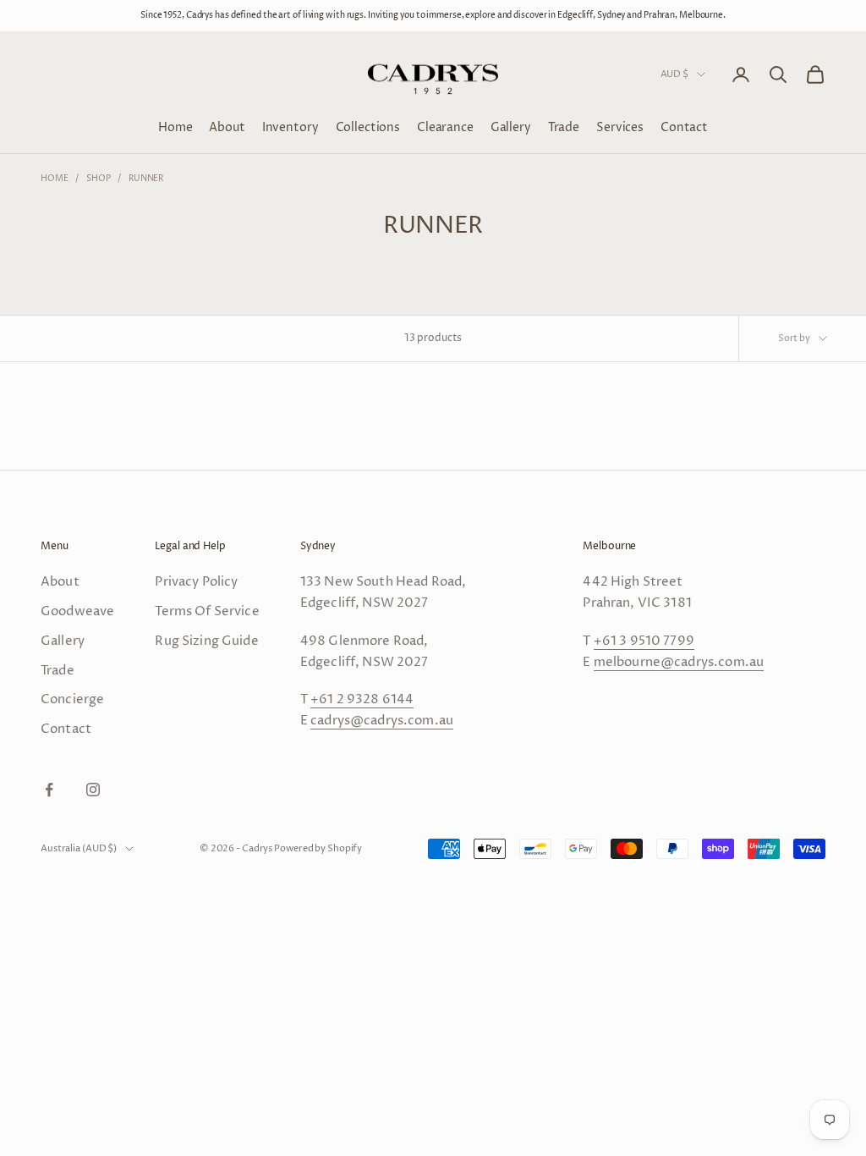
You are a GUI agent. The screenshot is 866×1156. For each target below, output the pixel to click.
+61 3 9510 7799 (644, 641)
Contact (684, 127)
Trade (563, 127)
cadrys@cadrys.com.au (381, 720)
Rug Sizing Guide (206, 641)
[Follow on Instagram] (93, 789)
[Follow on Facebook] (49, 789)
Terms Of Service (207, 611)
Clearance (445, 127)
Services (620, 127)
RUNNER (146, 178)
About (226, 127)
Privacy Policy (196, 582)
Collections (368, 127)
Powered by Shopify (318, 848)
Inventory (290, 127)
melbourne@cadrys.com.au (679, 662)
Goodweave (77, 611)
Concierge (72, 699)
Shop (98, 178)
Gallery (511, 127)
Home (175, 127)
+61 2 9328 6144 (362, 699)
